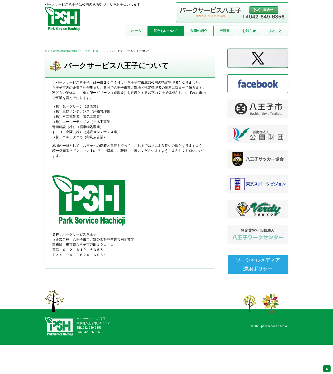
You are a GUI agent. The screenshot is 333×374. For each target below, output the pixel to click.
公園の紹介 (198, 31)
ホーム (136, 31)
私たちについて (166, 31)
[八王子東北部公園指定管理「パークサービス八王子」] (62, 28)
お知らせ (249, 31)
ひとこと (275, 31)
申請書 (225, 31)
